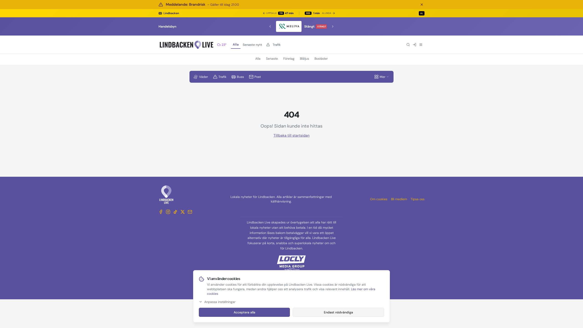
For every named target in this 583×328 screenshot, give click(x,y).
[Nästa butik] (332, 26)
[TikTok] (175, 212)
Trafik (277, 45)
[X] (182, 212)
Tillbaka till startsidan (291, 135)
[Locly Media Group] (291, 262)
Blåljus (304, 58)
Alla (236, 44)
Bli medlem (399, 199)
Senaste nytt (252, 45)
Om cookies (378, 199)
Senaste (272, 58)
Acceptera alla (244, 312)
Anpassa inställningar (219, 302)
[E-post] (190, 212)
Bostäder (321, 58)
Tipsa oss (417, 199)
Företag (288, 58)
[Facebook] (161, 212)
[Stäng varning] (421, 4)
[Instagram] (168, 212)
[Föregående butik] (270, 26)
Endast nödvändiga (338, 312)
